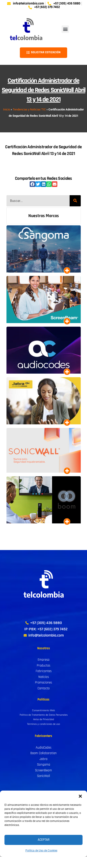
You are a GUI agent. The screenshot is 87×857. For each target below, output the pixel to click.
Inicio (6, 109)
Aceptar (44, 840)
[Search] (75, 200)
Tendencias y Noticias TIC (29, 109)
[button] (80, 796)
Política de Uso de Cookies (41, 850)
